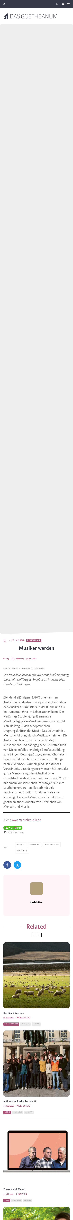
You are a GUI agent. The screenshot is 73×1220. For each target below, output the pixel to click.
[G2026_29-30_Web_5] (36, 975)
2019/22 (21, 844)
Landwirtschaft (11, 1024)
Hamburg (35, 844)
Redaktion (30, 659)
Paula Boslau (23, 1018)
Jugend (7, 1112)
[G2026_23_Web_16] (36, 1152)
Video (7, 1200)
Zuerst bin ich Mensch (14, 1189)
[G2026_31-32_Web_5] (36, 1063)
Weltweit (22, 851)
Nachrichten (52, 844)
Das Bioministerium (13, 1013)
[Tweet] (17, 865)
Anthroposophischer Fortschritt (19, 1101)
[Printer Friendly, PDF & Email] (12, 828)
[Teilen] (7, 865)
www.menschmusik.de (27, 820)
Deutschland (34, 640)
